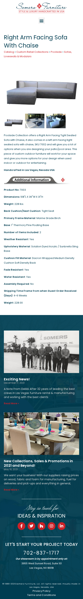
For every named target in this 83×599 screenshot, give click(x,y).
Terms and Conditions (41, 595)
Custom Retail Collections (32, 52)
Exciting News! (17, 379)
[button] (41, 20)
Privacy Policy (41, 591)
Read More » (11, 403)
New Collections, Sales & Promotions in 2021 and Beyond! (38, 463)
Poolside (56, 52)
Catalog (9, 52)
